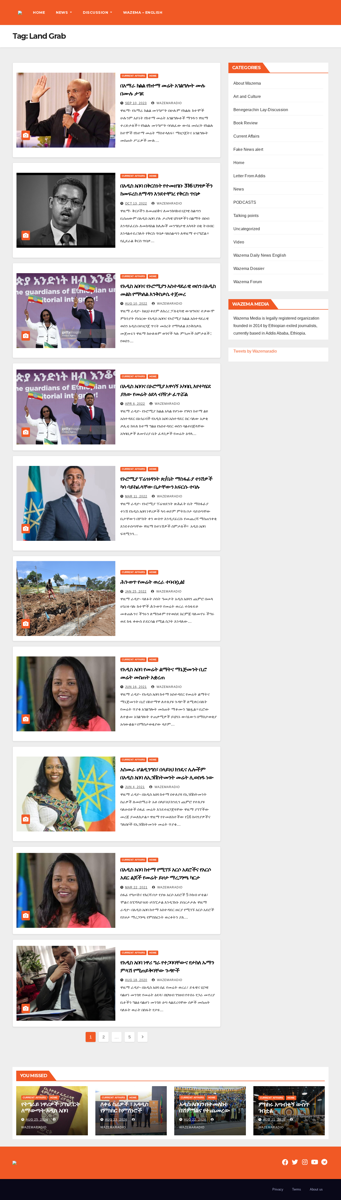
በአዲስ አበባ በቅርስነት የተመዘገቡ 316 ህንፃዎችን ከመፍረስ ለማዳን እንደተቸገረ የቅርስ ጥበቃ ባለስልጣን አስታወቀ (166, 193)
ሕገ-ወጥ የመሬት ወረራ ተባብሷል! (152, 582)
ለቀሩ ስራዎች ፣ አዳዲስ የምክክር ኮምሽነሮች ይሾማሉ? (124, 1110)
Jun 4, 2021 (135, 787)
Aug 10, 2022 (136, 303)
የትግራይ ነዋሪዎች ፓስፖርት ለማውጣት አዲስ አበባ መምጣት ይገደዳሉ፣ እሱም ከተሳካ (50, 1113)
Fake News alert (248, 149)
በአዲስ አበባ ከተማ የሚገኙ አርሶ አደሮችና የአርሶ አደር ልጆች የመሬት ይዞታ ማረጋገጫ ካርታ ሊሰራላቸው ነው (165, 877)
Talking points (246, 215)
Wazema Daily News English (259, 255)
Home (153, 75)
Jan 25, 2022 (136, 591)
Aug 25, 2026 (37, 1119)
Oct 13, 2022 (136, 203)
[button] (325, 12)
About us (316, 1189)
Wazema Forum (247, 282)
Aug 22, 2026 (195, 1119)
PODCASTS (244, 202)
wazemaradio (169, 103)
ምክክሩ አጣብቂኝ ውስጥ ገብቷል (283, 1107)
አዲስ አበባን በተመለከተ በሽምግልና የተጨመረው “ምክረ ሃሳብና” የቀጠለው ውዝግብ (206, 1113)
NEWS (62, 12)
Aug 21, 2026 (274, 1119)
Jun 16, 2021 (136, 687)
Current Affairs (133, 75)
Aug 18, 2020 (136, 980)
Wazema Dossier (248, 268)
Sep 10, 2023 (136, 103)
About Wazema (247, 83)
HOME (39, 12)
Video (238, 242)
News (238, 189)
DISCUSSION (96, 12)
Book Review (245, 123)
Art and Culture (247, 96)
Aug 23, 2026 (116, 1119)
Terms (296, 1189)
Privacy (277, 1189)
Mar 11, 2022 (136, 496)
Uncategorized (246, 229)
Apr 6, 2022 (135, 403)
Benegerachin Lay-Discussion (260, 110)
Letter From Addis (249, 176)
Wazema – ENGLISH (142, 12)
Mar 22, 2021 (136, 887)
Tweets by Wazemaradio (255, 351)
